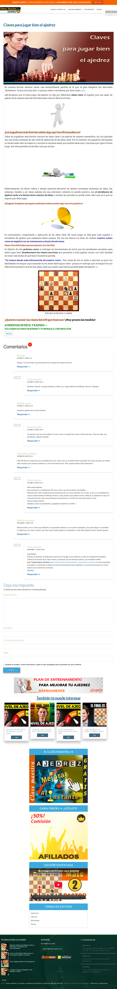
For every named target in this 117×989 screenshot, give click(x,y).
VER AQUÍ (98, 2)
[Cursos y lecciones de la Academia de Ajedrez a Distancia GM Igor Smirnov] (10, 10)
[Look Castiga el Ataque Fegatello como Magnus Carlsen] (5, 971)
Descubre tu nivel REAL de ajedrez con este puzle (16, 731)
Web (6, 653)
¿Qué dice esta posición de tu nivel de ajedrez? (42, 730)
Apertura (35, 913)
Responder (22, 366)
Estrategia (35, 920)
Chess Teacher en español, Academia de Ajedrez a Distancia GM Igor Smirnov (34, 983)
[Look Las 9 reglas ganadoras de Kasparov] (5, 963)
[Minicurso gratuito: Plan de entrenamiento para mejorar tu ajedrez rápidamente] (58, 685)
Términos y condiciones (99, 983)
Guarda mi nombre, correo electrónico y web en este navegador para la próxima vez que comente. (43, 664)
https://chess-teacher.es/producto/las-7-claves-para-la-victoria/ (72, 562)
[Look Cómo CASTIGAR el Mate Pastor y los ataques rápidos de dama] (5, 955)
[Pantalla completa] (83, 897)
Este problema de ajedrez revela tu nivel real (67, 731)
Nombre (8, 628)
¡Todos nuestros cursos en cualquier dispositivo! (96, 960)
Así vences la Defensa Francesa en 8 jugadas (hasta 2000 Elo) (96, 970)
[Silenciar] (80, 897)
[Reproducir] (33, 897)
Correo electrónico (13, 640)
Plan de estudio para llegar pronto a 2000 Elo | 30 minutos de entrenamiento (98, 949)
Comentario (10, 595)
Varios (33, 924)
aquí (83, 90)
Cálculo (34, 917)
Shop (4, 980)
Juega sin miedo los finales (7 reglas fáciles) (94, 730)
